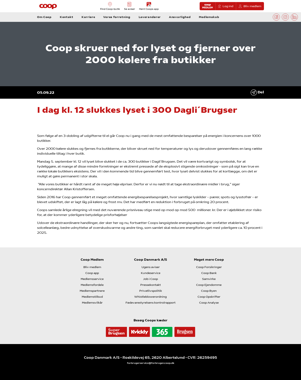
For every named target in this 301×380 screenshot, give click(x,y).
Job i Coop (150, 279)
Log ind (228, 6)
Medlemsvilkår (92, 302)
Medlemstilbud (92, 296)
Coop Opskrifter (209, 296)
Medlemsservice (92, 279)
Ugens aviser (150, 267)
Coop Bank (209, 273)
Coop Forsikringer (209, 267)
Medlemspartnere (92, 290)
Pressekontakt (150, 284)
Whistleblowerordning (150, 296)
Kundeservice (150, 273)
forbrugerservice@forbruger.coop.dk (150, 363)
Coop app (92, 273)
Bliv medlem (252, 6)
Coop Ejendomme (209, 284)
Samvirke (209, 279)
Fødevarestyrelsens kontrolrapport (150, 302)
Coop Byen (209, 290)
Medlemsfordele (92, 284)
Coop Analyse (209, 302)
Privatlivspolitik (150, 290)
